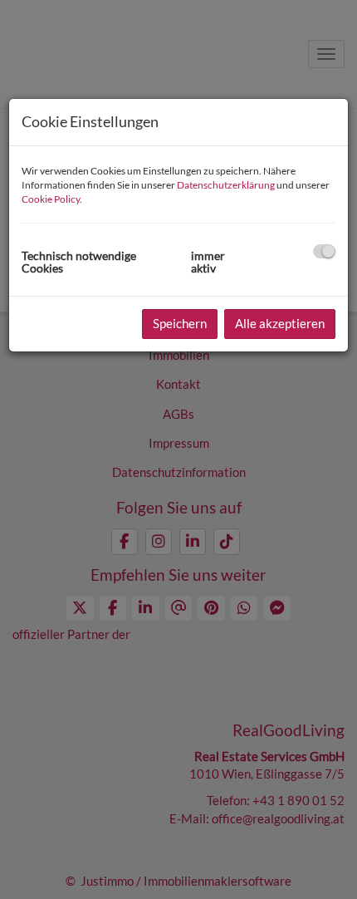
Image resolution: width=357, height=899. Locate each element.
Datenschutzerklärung (226, 185)
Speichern (180, 323)
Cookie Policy (51, 199)
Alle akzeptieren (280, 323)
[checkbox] (324, 251)
